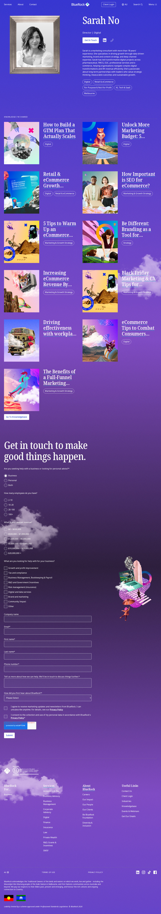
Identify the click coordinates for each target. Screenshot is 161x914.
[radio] (48, 475)
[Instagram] (143, 872)
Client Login (108, 4)
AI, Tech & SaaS (123, 87)
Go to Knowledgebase (16, 417)
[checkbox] (48, 480)
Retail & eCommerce (104, 81)
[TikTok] (149, 872)
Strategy (127, 242)
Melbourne (89, 93)
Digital (87, 81)
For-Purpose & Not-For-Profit (98, 87)
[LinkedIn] (138, 872)
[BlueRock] (80, 4)
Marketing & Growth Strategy (137, 193)
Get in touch (91, 40)
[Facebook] (155, 872)
